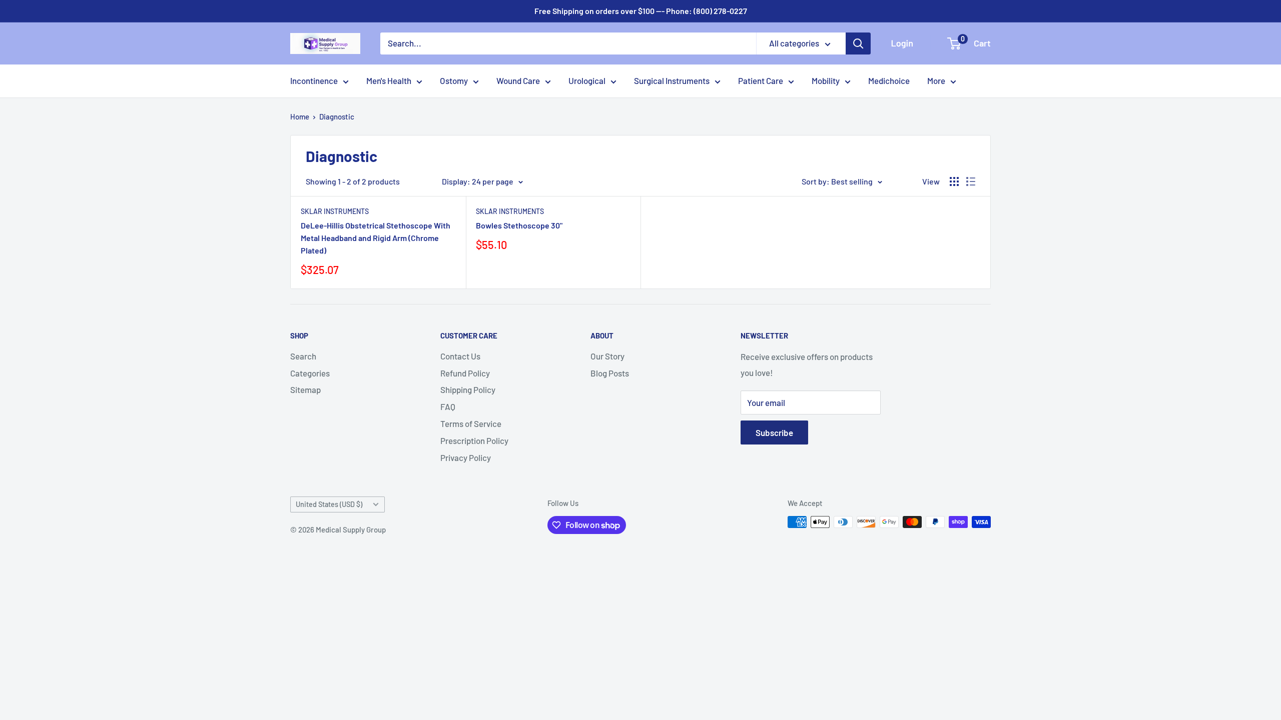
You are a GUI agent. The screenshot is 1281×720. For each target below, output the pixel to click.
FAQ (447, 407)
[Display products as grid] (954, 181)
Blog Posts (609, 373)
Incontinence (314, 81)
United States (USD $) (329, 504)
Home (299, 116)
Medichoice (889, 81)
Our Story (607, 356)
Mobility (826, 81)
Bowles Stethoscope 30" (519, 225)
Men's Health (388, 81)
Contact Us (460, 356)
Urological (586, 81)
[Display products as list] (970, 181)
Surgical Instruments (672, 81)
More (936, 81)
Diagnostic (336, 116)
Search (303, 356)
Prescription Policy (474, 441)
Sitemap (305, 389)
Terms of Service (470, 423)
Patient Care (760, 81)
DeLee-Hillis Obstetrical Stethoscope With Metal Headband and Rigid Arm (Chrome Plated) (375, 237)
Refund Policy (465, 373)
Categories (310, 373)
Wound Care (518, 81)
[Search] (858, 43)
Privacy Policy (465, 457)
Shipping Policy (467, 389)
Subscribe (774, 433)
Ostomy (454, 81)
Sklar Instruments (335, 211)
